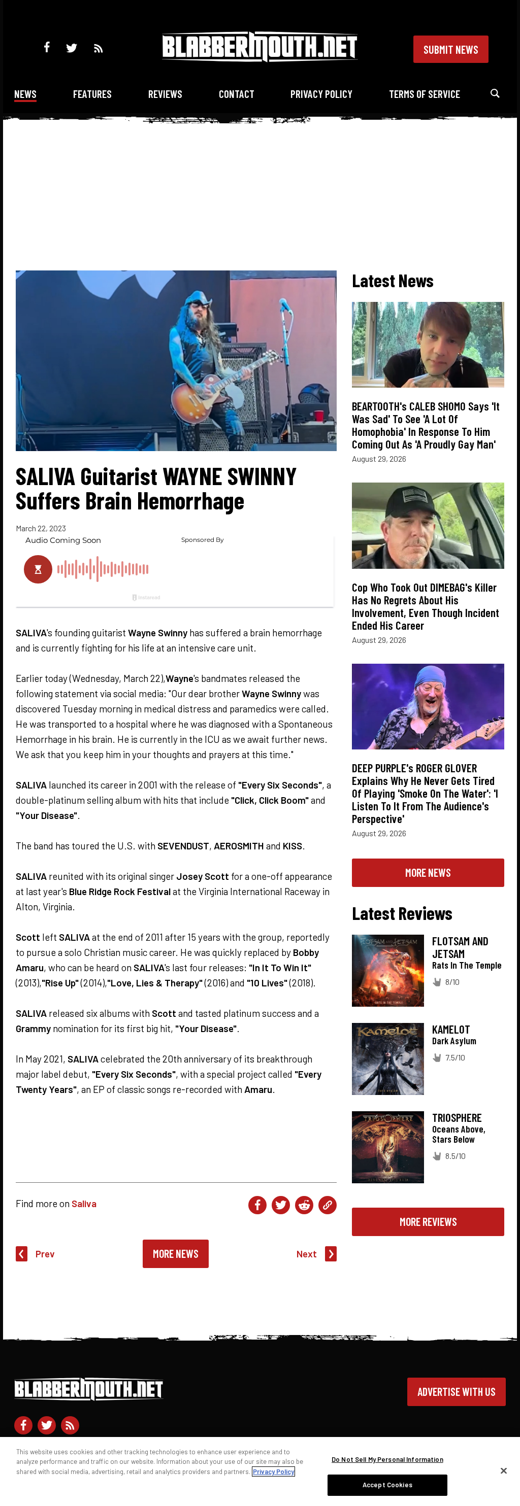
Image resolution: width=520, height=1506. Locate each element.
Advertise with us (456, 1391)
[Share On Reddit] (304, 1205)
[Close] (504, 1470)
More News (176, 1253)
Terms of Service (424, 93)
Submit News (451, 49)
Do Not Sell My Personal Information (387, 1459)
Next (307, 1253)
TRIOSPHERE (457, 1117)
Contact (236, 93)
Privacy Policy (321, 93)
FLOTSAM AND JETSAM (460, 947)
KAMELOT (451, 1029)
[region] (260, 1471)
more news (428, 872)
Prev (45, 1253)
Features (92, 93)
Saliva (84, 1203)
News (25, 93)
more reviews (428, 1221)
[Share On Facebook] (257, 1205)
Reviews (165, 93)
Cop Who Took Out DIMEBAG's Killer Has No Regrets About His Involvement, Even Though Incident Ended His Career (425, 606)
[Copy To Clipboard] (327, 1205)
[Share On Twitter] (281, 1205)
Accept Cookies (387, 1485)
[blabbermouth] (260, 58)
